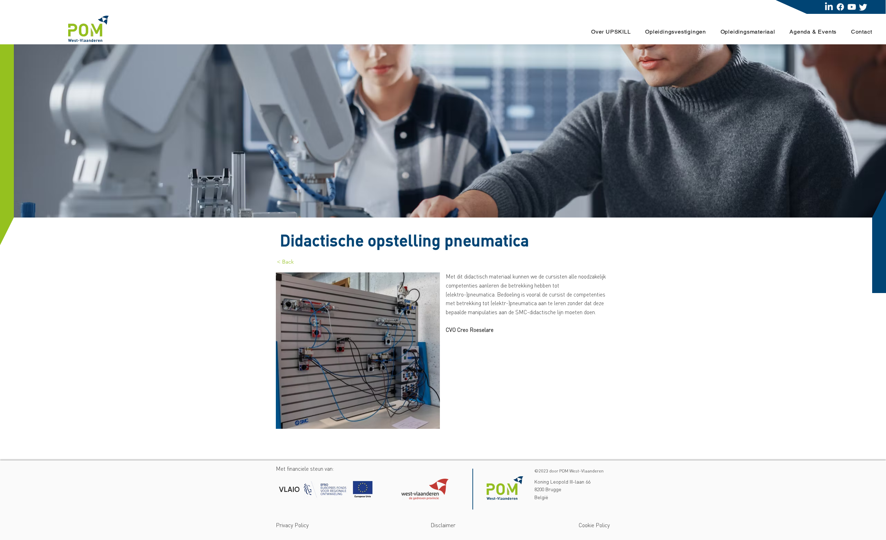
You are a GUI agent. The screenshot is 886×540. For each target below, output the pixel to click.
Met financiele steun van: (305, 468)
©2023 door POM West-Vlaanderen (569, 470)
